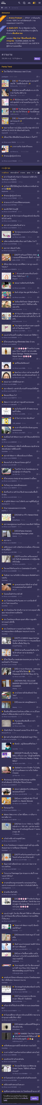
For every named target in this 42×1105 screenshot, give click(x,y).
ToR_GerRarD (16, 423)
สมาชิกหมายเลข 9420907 (9, 344)
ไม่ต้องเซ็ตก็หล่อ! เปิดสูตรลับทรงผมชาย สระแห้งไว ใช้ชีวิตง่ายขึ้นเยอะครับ (25, 304)
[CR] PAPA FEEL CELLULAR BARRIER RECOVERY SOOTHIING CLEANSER (25, 683)
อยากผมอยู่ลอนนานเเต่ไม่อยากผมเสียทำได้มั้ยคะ (22, 524)
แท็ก (6, 8)
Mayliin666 (5, 191)
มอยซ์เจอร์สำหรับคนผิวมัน (14, 1059)
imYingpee (15, 655)
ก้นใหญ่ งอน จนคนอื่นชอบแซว (15, 485)
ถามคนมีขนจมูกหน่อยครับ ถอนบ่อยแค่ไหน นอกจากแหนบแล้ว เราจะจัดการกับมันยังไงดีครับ (20, 884)
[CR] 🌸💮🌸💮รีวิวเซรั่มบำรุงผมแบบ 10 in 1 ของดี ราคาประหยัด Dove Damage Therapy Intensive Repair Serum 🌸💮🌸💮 (26, 352)
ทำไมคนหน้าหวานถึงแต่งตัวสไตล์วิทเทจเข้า (20, 1078)
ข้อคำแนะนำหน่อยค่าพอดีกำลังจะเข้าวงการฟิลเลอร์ (26, 945)
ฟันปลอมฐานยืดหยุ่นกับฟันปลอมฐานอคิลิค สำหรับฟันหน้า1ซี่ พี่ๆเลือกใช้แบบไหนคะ (19, 781)
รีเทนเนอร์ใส (8, 808)
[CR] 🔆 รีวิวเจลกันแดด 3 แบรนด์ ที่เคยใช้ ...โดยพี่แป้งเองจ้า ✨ (24, 82)
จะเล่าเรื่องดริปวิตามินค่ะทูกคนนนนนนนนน (25, 429)
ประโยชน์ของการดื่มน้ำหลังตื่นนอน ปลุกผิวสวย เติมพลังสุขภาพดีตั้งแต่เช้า (20, 447)
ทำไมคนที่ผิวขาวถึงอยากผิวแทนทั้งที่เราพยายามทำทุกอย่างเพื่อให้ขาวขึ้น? (21, 1016)
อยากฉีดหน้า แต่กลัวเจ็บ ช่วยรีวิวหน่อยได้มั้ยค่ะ (21, 389)
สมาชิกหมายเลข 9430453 (19, 368)
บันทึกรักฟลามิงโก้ (15, 114)
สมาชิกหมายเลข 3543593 (9, 810)
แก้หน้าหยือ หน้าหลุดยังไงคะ (14, 838)
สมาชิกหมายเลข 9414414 (19, 949)
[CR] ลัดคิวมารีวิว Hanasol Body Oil (25, 516)
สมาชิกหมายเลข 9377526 (9, 205)
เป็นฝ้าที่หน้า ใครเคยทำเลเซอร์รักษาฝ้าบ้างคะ (21, 730)
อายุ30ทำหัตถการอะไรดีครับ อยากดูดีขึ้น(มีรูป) (21, 501)
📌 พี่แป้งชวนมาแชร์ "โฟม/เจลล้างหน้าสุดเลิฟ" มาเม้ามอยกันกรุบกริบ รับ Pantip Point (24, 102)
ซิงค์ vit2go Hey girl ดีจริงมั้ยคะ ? (27, 292)
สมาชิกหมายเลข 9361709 (19, 297)
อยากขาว (7, 540)
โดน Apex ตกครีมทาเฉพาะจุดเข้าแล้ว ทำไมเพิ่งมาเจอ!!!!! (26, 327)
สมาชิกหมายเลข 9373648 (9, 244)
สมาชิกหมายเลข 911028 (19, 860)
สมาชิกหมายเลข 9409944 (9, 221)
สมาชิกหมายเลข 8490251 (19, 288)
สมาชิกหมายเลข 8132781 (19, 794)
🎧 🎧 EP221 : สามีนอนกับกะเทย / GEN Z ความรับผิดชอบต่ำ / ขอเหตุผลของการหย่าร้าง (23, 20)
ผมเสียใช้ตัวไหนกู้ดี (11, 209)
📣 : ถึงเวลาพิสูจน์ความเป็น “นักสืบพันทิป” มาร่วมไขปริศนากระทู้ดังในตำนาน (22, 30)
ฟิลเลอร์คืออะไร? (10, 395)
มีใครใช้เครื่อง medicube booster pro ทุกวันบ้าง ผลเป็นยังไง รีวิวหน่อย (21, 660)
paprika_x (5, 510)
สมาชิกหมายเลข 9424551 (9, 543)
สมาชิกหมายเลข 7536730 (19, 726)
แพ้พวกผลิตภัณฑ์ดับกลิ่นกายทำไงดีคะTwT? (20, 241)
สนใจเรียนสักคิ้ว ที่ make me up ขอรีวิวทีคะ (25, 410)
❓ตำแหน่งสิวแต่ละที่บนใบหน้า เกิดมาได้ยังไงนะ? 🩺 (25, 275)
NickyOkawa (16, 520)
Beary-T (12, 123)
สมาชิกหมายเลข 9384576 (9, 269)
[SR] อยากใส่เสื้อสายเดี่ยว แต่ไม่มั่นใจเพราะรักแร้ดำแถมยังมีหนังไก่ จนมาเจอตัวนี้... (25, 956)
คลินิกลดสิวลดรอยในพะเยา (14, 1085)
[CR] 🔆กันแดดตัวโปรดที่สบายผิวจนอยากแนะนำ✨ (24, 119)
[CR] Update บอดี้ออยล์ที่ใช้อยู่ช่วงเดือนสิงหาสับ (26, 1025)
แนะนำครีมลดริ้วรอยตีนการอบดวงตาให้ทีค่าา (21, 335)
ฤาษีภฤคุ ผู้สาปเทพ (17, 973)
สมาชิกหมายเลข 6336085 (9, 571)
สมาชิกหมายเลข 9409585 (9, 1055)
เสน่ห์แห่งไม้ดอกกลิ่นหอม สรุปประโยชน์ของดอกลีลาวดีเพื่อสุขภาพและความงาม (21, 978)
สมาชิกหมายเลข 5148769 (9, 819)
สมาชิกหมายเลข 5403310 (9, 481)
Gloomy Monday (17, 1001)
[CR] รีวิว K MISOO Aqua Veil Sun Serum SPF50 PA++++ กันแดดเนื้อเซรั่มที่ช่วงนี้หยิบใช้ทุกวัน (26, 640)
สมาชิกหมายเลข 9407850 (9, 894)
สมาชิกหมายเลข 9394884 (19, 1073)
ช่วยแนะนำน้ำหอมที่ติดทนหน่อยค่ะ (17, 202)
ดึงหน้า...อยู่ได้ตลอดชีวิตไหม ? (26, 744)
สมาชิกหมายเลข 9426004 (9, 458)
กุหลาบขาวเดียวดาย (18, 359)
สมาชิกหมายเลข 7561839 (19, 377)
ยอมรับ (34, 1098)
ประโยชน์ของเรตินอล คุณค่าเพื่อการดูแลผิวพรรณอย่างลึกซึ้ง (19, 620)
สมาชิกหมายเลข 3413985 (9, 552)
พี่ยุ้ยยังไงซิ (13, 95)
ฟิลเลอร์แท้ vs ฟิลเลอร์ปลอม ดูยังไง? (17, 462)
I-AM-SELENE (6, 878)
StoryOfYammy (17, 646)
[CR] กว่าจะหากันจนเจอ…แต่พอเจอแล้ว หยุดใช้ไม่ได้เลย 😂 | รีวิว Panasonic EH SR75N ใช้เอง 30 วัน (26, 671)
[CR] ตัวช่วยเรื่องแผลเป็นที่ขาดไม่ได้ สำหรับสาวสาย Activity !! (25, 651)
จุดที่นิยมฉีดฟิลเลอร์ (22, 363)
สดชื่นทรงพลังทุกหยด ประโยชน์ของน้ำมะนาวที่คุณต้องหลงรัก (21, 1092)
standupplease (6, 888)
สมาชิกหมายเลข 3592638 (9, 337)
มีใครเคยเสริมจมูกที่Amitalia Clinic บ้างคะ (19, 342)
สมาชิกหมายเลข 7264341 (19, 803)
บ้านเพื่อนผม (15, 834)
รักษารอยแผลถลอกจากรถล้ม (15, 508)
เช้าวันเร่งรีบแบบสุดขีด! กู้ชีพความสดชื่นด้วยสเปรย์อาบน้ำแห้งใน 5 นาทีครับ (26, 316)
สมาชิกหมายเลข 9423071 (9, 527)
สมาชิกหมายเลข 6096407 (19, 414)
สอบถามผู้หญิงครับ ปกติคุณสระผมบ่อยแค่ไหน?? (25, 790)
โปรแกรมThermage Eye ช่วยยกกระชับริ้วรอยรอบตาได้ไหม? (20, 874)
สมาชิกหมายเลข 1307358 (19, 992)
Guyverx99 (5, 133)
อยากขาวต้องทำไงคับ (12, 248)
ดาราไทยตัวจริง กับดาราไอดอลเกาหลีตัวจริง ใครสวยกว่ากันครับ (19, 178)
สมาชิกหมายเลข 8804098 (9, 404)
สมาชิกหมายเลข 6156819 (9, 1010)
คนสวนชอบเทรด (17, 309)
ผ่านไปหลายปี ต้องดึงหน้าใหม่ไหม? (24, 694)
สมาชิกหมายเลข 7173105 (9, 664)
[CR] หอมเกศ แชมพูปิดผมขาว (26, 702)
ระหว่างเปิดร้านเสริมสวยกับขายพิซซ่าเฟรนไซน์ (21, 1052)
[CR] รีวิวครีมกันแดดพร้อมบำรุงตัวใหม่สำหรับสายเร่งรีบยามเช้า (26, 856)
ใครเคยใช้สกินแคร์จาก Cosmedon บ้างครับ (20, 568)
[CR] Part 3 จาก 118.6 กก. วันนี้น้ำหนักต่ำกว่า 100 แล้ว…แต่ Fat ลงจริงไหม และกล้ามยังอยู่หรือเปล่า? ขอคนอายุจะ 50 (26, 828)
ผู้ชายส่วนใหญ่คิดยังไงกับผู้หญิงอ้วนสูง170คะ (20, 737)
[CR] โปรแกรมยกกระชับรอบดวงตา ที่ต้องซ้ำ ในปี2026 (24, 997)
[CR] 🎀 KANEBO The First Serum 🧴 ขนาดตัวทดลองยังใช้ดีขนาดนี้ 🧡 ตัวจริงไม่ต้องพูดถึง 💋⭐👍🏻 (26, 1036)
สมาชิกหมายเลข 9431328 (19, 331)
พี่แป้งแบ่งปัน (14, 86)
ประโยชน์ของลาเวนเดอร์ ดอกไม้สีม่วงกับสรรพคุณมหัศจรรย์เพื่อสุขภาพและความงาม (18, 630)
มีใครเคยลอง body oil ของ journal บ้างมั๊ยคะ (20, 478)
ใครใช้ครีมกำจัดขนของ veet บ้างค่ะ (17, 72)
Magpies (15, 279)
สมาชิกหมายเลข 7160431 (15, 151)
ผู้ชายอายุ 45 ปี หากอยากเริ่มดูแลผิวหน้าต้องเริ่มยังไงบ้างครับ (21, 217)
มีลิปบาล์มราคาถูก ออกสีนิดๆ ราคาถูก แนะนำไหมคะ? (20, 265)
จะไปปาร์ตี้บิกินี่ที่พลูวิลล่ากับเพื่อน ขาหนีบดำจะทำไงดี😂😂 (20, 187)
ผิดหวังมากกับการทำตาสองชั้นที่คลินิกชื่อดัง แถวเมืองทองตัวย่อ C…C (25, 373)
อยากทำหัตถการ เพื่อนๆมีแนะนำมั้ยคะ (18, 456)
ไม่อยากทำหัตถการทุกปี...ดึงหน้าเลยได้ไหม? (25, 926)
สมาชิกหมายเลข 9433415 (9, 228)
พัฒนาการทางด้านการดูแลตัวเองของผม (19, 402)
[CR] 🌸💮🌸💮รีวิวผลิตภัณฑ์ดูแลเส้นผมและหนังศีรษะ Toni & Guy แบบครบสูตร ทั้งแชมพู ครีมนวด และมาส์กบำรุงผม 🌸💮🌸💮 (26, 903)
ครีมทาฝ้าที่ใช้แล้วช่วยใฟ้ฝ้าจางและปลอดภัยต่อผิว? (20, 1006)
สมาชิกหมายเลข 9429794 (9, 391)
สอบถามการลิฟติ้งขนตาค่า (14, 382)
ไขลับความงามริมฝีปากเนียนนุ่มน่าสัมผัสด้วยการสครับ (20, 576)
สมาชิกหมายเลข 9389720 (19, 237)
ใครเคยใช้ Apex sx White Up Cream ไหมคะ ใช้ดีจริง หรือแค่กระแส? (24, 1068)
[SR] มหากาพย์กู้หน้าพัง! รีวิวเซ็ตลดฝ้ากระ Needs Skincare (25, 799)
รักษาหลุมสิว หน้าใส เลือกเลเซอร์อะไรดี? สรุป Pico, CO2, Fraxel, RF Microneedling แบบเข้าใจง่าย (26, 968)
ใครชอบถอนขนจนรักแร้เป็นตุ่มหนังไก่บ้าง (25, 233)
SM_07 (14, 590)
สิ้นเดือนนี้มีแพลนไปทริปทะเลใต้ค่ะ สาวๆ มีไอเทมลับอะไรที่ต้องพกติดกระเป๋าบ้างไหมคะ (21, 712)
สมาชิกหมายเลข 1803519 (9, 488)
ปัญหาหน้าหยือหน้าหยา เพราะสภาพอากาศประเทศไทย (19, 865)
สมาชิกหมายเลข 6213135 (19, 564)
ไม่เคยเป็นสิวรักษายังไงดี (13, 594)
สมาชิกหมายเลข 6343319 (9, 785)
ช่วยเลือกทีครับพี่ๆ (10, 892)
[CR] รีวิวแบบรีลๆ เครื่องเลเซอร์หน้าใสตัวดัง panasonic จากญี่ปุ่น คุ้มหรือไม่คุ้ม (26, 559)
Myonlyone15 (6, 504)
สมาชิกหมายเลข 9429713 (9, 398)
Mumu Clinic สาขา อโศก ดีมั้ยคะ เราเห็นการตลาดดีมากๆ (19, 816)
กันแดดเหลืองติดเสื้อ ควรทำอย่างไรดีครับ (23, 722)
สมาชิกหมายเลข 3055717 (9, 921)
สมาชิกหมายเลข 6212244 (9, 497)
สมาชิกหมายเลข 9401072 (19, 676)
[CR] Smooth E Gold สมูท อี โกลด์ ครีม (25, 936)
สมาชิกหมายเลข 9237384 (9, 1080)
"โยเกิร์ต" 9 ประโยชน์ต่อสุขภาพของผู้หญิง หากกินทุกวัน (25, 470)
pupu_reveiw (16, 260)
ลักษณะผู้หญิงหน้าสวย (12, 156)
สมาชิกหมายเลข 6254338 (9, 1061)
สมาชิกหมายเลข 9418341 (9, 739)
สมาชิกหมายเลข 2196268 (9, 161)
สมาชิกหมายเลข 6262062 (9, 596)
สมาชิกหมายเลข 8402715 (9, 250)
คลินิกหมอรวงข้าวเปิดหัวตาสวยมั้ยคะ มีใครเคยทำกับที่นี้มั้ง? (20, 548)
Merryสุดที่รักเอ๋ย (6, 733)
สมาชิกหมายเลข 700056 (9, 142)
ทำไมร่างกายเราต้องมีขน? (25, 418)
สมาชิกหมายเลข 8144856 (9, 384)
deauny (14, 536)
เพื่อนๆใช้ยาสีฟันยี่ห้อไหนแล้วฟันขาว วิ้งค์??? (20, 137)
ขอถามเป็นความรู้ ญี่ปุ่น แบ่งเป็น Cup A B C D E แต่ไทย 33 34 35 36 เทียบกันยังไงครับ (20, 129)
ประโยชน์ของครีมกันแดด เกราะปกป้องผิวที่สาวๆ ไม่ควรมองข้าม (19, 602)
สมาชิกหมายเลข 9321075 (9, 716)
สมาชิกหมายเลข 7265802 (19, 763)
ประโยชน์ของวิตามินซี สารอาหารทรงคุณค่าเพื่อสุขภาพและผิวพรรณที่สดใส (21, 611)
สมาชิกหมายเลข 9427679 (19, 432)
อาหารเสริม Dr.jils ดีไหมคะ (22, 146)
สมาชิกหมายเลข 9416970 (9, 841)
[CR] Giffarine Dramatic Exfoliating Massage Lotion (22, 532)
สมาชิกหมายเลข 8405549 (9, 442)
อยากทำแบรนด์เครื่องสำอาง (14, 225)
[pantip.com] (3, 3)
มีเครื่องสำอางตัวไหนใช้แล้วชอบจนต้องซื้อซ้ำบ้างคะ (20, 493)
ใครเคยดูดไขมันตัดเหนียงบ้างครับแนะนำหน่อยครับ (26, 988)
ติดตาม (37, 58)
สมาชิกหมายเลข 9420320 (9, 182)
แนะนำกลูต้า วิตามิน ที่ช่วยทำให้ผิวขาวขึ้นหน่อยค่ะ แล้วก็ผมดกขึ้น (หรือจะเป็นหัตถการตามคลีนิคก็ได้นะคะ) (21, 916)
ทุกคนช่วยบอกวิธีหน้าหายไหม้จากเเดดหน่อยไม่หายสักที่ (24, 586)
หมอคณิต (15, 698)
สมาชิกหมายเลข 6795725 (9, 211)
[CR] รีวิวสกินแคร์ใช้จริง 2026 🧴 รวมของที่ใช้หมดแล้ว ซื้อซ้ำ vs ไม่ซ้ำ (26, 256)
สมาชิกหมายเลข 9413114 (9, 1020)
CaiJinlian (5, 451)
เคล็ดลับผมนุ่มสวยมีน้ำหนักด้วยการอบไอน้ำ (20, 1046)
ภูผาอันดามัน (16, 474)
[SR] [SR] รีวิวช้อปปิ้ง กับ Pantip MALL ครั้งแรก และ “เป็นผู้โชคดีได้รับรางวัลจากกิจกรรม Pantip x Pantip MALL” (26, 757)
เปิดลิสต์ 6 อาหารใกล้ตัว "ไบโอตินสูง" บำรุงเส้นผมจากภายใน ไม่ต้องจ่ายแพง (26, 770)
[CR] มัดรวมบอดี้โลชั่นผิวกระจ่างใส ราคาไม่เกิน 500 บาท (24, 91)
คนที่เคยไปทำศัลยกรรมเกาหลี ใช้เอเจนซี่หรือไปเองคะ (21, 438)
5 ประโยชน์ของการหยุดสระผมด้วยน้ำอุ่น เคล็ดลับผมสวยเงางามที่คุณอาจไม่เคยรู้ (20, 846)
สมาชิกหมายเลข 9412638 (9, 1087)
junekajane (5, 77)
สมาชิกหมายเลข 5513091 (9, 465)
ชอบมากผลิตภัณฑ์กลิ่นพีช (24, 283)
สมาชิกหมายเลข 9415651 (9, 869)
